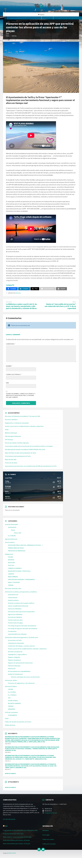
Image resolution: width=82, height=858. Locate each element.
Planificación (12, 668)
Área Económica (10, 542)
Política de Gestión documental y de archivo (18, 722)
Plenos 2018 (17, 533)
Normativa (45, 830)
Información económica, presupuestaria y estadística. (21, 592)
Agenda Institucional (11, 539)
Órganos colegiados (14, 657)
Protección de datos (11, 463)
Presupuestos (12, 631)
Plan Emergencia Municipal (13, 436)
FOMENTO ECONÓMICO (15, 568)
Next (74, 302)
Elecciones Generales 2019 (13, 588)
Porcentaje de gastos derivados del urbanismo (22, 626)
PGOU (6, 429)
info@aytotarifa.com (51, 813)
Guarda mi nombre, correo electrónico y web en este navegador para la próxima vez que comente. (20, 395)
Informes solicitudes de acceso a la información (25, 677)
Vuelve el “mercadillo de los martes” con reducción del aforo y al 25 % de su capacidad (60, 306)
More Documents (10, 773)
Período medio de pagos (15, 623)
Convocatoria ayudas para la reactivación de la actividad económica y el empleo (29, 446)
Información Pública (11, 686)
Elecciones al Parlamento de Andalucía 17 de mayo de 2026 (22, 416)
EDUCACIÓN (11, 562)
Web (7, 383)
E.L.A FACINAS (12, 692)
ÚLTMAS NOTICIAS (10, 725)
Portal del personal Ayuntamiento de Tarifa (17, 456)
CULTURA (10, 557)
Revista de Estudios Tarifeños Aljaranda (17, 443)
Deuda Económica (13, 600)
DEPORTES (11, 560)
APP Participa (9, 439)
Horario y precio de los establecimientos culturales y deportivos (24, 426)
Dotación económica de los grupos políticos (21, 603)
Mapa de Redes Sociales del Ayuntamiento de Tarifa (20, 453)
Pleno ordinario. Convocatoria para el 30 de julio (17, 837)
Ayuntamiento (12, 527)
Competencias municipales (16, 643)
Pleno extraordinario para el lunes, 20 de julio (16, 840)
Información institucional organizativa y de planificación (21, 637)
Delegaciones (9, 554)
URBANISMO (11, 709)
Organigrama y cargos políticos (17, 654)
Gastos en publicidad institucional (18, 606)
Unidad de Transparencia (15, 674)
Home (8, 36)
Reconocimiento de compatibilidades (19, 671)
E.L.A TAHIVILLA (12, 695)
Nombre (9, 366)
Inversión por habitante (15, 617)
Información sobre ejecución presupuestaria (21, 611)
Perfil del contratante (11, 712)
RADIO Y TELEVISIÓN (14, 582)
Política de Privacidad (48, 844)
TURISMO (10, 585)
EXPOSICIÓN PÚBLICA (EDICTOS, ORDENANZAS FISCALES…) (25, 545)
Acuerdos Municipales (11, 524)
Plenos (13, 530)
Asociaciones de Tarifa (15, 640)
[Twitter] (43, 849)
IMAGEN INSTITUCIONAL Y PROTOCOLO (19, 571)
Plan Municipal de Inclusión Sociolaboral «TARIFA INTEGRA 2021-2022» (25, 449)
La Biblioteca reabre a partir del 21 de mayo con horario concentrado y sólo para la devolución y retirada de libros (21, 306)
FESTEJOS (11, 565)
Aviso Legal (45, 835)
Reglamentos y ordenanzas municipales (17, 423)
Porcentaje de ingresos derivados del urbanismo (22, 628)
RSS (6, 826)
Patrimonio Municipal (14, 666)
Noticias (14, 36)
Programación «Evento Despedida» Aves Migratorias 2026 (20, 830)
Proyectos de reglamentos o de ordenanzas (21, 683)
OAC (9, 698)
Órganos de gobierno (14, 660)
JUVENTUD (11, 574)
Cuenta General (12, 597)
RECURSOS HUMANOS (14, 703)
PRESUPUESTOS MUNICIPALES (16, 551)
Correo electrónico (14, 374)
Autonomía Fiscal (13, 594)
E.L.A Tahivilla (12, 536)
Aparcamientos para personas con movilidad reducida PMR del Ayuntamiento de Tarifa (30, 466)
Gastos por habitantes (14, 609)
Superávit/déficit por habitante (17, 634)
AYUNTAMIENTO (12, 715)
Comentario (10, 344)
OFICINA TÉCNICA (13, 700)
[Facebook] (39, 849)
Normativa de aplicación (15, 652)
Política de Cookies (48, 839)
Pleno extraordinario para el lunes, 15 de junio (16, 843)
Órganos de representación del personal (20, 663)
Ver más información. (9, 819)
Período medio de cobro (15, 620)
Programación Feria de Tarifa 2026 (13, 834)
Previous (9, 302)
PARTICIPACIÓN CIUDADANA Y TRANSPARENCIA (21, 579)
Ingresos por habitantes (15, 614)
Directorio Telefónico (11, 419)
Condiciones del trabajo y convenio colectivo (21, 646)
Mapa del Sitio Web (10, 459)
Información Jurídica (11, 680)
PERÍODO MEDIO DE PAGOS (16, 548)
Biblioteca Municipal (11, 433)
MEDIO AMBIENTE (13, 577)
